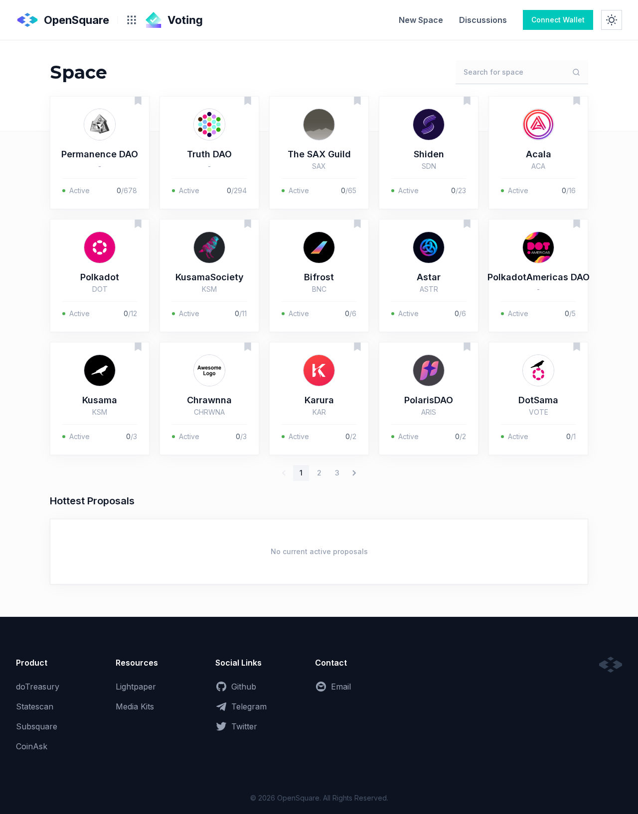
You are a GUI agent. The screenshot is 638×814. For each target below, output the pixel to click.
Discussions (483, 20)
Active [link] (79, 190)
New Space (421, 20)
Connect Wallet (558, 19)
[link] (421, 20)
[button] (100, 152)
